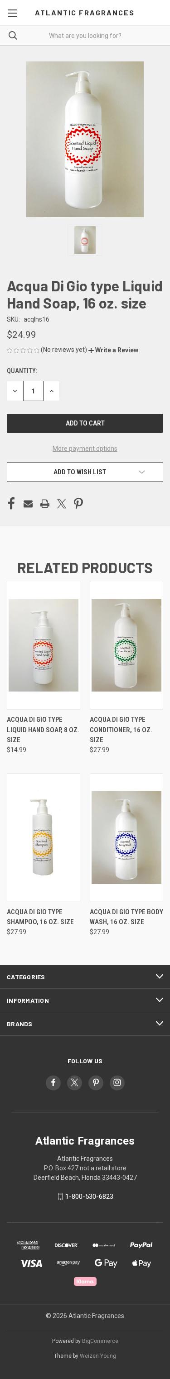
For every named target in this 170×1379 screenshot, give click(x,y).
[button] (113, 350)
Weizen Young (98, 1356)
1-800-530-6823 (89, 1196)
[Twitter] (61, 503)
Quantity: (22, 370)
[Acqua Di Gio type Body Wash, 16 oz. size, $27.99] (126, 837)
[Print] (44, 503)
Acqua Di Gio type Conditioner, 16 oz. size (121, 729)
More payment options (85, 448)
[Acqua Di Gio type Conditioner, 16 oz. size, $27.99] (126, 645)
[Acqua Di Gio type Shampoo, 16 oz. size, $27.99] (43, 837)
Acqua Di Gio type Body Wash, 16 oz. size (126, 917)
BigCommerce (100, 1341)
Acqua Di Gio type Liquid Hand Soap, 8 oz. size (43, 729)
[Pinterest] (78, 503)
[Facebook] (11, 503)
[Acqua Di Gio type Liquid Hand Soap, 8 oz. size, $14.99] (43, 645)
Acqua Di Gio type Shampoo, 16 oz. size (40, 917)
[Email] (28, 503)
